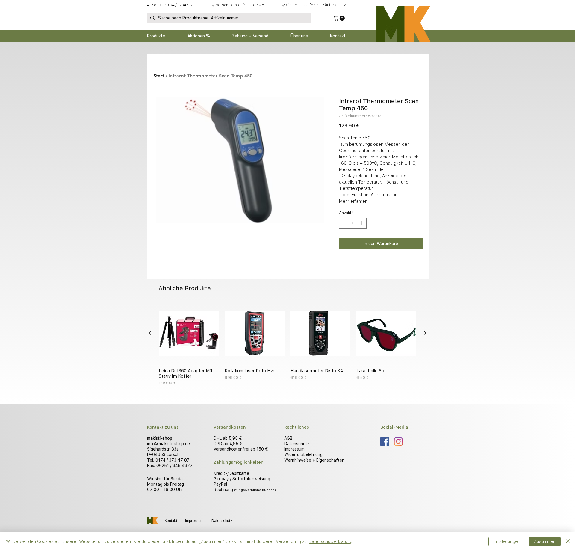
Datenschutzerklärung (330, 541)
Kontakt (171, 520)
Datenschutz (297, 443)
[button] (339, 18)
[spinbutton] (353, 223)
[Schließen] (567, 541)
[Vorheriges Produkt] (150, 333)
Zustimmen (545, 541)
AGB (288, 438)
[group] (287, 344)
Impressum (294, 449)
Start (158, 76)
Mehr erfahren (353, 201)
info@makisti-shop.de (168, 443)
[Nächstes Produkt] (425, 333)
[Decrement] (343, 223)
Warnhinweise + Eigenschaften (314, 460)
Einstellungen (507, 541)
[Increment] (362, 223)
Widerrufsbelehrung (303, 454)
